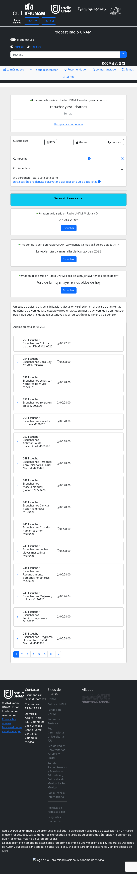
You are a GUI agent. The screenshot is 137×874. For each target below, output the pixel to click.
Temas (129, 69)
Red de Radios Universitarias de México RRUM (56, 752)
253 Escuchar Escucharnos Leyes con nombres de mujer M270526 (37, 382)
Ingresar (19, 47)
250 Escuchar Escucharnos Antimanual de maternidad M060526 (36, 441)
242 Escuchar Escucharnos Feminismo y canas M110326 (35, 616)
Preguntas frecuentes (54, 819)
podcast (116, 142)
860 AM (48, 21)
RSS (52, 142)
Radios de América (54, 721)
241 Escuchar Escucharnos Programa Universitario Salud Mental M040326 (38, 638)
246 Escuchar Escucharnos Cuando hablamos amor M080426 (36, 529)
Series (70, 77)
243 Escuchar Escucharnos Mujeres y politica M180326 (37, 596)
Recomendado (76, 69)
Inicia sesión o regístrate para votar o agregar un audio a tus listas (55, 182)
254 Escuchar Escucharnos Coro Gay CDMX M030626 (37, 362)
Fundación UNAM (54, 712)
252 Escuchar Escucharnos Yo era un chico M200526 (37, 402)
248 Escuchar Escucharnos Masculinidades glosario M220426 (34, 485)
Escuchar (68, 228)
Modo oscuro (26, 40)
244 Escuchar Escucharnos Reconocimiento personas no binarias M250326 (36, 574)
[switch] (13, 39)
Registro (36, 47)
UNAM (52, 699)
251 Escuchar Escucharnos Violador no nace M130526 (36, 421)
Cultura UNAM (57, 704)
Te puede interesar (45, 70)
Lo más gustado (105, 69)
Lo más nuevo (15, 69)
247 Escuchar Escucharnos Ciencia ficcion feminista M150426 (36, 507)
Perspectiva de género (68, 124)
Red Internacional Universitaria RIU (56, 734)
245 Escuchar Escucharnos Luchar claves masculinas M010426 (35, 551)
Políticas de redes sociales (56, 810)
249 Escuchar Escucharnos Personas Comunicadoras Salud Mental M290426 (37, 463)
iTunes (82, 142)
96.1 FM (31, 21)
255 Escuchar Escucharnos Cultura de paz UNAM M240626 (37, 343)
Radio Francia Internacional (56, 795)
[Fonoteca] (96, 698)
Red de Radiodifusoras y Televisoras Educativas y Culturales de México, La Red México (57, 775)
